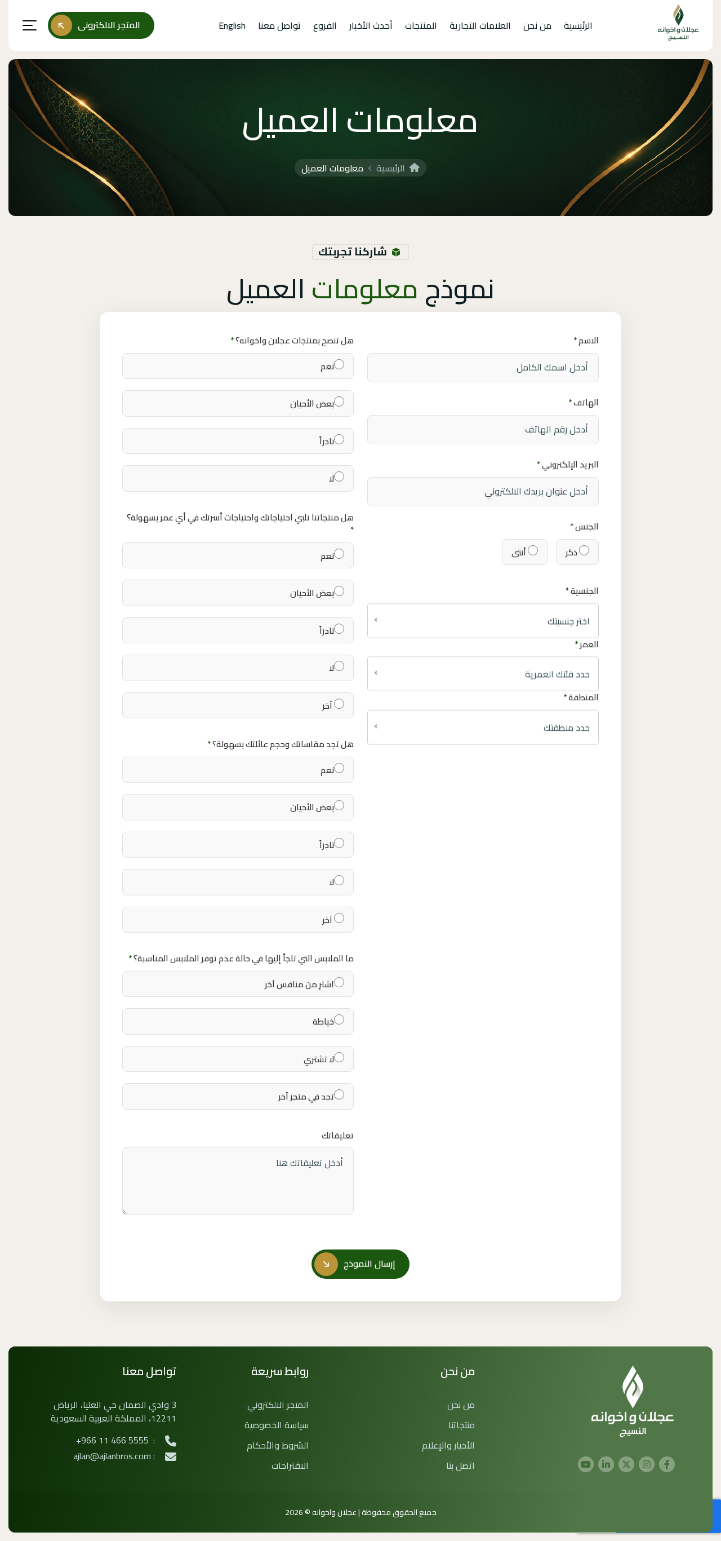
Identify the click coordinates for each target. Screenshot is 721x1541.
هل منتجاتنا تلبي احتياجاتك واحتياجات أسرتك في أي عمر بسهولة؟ (240, 524)
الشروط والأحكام (278, 1445)
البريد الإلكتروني (568, 464)
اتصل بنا (460, 1465)
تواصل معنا (279, 25)
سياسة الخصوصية (276, 1425)
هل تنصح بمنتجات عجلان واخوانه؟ (292, 340)
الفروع (325, 25)
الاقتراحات (290, 1465)
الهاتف (583, 402)
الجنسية (582, 591)
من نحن (537, 25)
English (232, 25)
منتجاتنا (461, 1425)
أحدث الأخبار (371, 25)
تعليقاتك (338, 1135)
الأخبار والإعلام (448, 1445)
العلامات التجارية (480, 25)
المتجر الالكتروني (278, 1404)
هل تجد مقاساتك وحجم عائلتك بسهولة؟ (280, 744)
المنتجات (421, 25)
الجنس (584, 526)
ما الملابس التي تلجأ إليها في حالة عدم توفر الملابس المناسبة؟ (241, 958)
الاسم (586, 340)
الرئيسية (578, 25)
